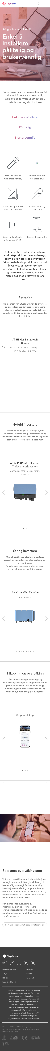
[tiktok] (11, 963)
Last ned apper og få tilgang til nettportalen (24, 925)
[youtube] (33, 963)
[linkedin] (26, 963)
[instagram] (4, 963)
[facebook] (19, 963)
